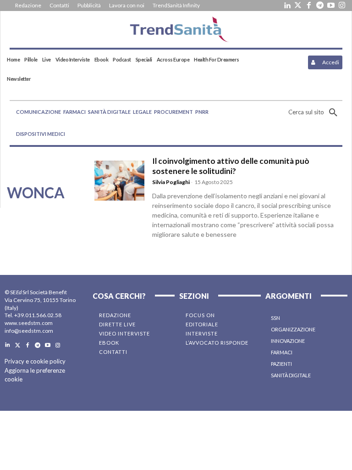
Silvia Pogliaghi (171, 182)
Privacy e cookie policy (35, 361)
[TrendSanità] (176, 29)
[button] (315, 112)
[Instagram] (341, 5)
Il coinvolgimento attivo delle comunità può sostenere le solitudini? (230, 166)
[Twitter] (297, 5)
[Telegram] (319, 5)
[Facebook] (308, 5)
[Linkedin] (286, 5)
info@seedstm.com (29, 330)
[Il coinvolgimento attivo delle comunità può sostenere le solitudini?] (119, 181)
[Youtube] (330, 5)
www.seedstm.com (29, 322)
